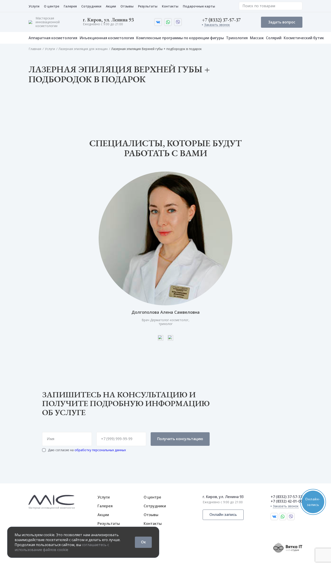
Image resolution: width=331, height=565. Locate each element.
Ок (143, 542)
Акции (111, 6)
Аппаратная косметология (53, 37)
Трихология (237, 37)
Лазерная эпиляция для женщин (83, 49)
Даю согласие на (87, 450)
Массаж (257, 37)
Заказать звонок (217, 25)
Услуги (34, 6)
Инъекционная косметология (106, 37)
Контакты (170, 6)
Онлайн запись (223, 514)
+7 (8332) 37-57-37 (221, 20)
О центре (51, 6)
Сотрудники (91, 6)
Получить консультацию (180, 438)
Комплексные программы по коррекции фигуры (180, 37)
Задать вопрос (281, 22)
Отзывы (127, 6)
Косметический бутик (304, 37)
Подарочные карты (199, 6)
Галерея (70, 6)
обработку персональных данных (100, 450)
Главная (35, 49)
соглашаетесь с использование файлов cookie (62, 547)
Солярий (273, 37)
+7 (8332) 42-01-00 (286, 501)
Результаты (147, 6)
